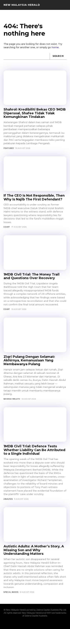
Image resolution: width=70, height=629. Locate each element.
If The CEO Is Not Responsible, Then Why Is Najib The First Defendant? (34, 197)
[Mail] (29, 623)
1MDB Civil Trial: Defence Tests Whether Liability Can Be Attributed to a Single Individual (34, 450)
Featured (9, 148)
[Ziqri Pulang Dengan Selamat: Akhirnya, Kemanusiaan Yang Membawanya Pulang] (35, 335)
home (55, 47)
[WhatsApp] (47, 623)
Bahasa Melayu (12, 399)
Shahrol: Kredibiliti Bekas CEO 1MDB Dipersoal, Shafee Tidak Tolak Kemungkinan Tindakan (35, 113)
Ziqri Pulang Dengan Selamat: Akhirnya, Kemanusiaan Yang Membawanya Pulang (29, 360)
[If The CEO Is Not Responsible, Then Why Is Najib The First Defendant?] (35, 173)
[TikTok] (35, 623)
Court (7, 227)
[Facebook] (17, 623)
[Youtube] (53, 623)
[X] (41, 623)
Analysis (8, 499)
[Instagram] (23, 623)
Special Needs (11, 592)
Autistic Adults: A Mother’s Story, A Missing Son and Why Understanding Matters (34, 550)
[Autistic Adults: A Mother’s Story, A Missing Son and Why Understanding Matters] (35, 524)
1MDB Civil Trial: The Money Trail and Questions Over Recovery (31, 276)
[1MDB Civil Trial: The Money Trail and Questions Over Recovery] (35, 252)
